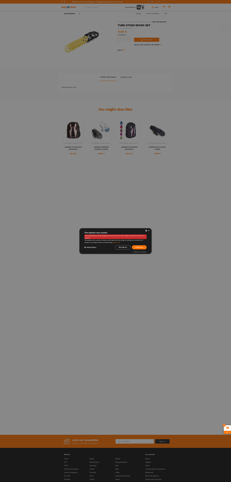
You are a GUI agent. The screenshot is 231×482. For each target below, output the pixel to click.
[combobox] (146, 230)
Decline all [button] (123, 247)
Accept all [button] (139, 247)
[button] (90, 247)
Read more (116, 242)
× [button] (148, 230)
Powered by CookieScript (139, 252)
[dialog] (115, 241)
